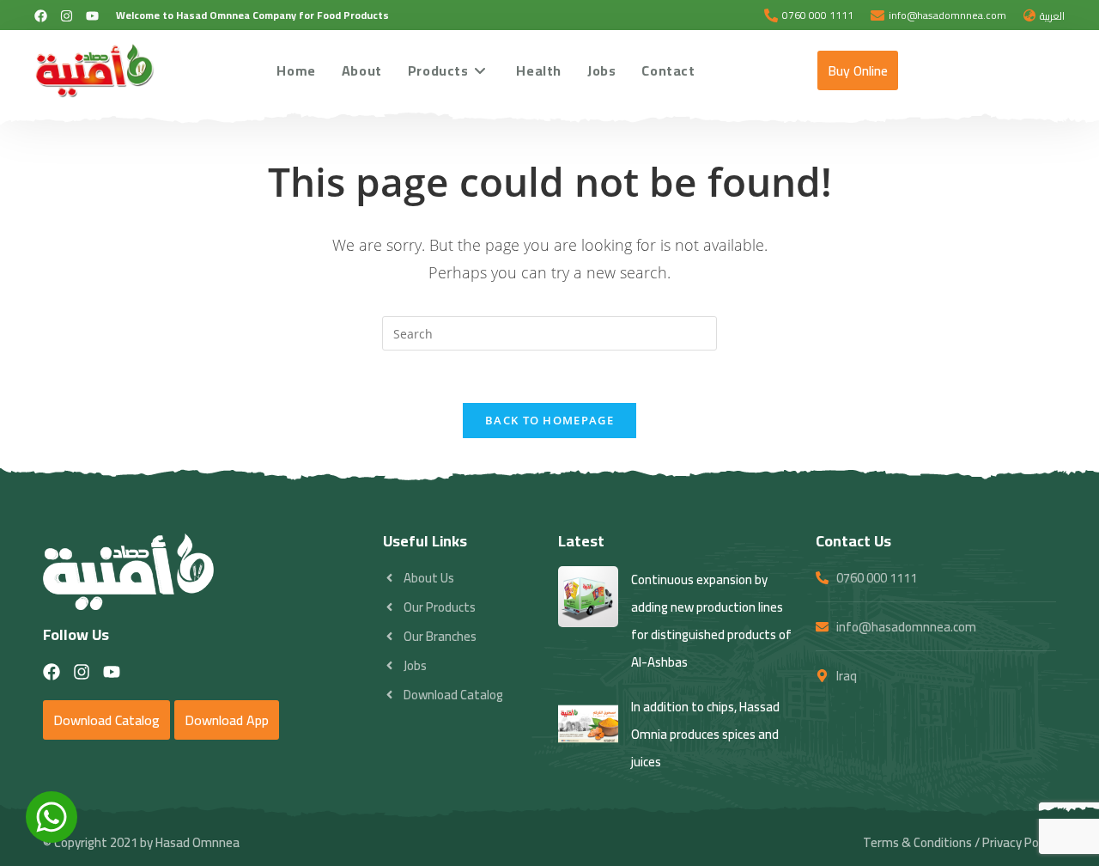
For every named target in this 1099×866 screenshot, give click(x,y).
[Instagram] (66, 15)
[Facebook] (40, 15)
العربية (1052, 16)
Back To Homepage (549, 420)
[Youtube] (92, 15)
